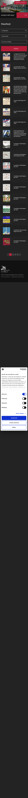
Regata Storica (20, 2)
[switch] (22, 398)
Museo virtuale (7, 15)
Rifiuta (14, 427)
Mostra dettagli (20, 413)
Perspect (22, 276)
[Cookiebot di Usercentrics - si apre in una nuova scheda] (20, 369)
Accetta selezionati (14, 422)
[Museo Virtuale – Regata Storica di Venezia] (6, 6)
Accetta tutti (14, 418)
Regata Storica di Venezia (17, 274)
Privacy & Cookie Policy (5, 276)
